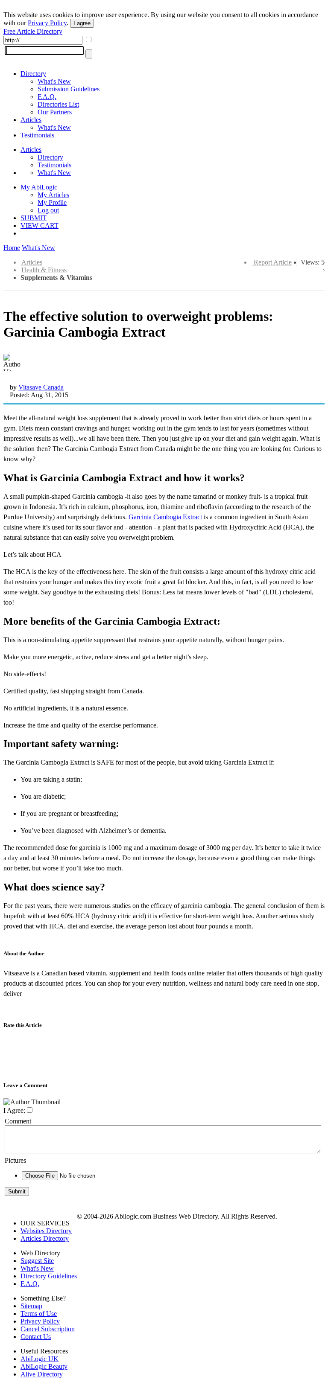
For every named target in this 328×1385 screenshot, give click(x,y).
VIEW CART (39, 225)
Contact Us (35, 1336)
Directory (33, 73)
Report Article (273, 262)
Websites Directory (46, 1230)
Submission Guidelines (69, 89)
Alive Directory (41, 1374)
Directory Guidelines (48, 1276)
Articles (30, 119)
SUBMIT (33, 217)
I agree (82, 23)
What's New (54, 81)
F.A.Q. (47, 96)
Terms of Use (38, 1313)
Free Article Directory (32, 31)
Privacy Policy (47, 22)
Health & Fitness (44, 270)
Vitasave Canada (41, 387)
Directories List (58, 104)
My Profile (52, 202)
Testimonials (37, 135)
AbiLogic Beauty (43, 1366)
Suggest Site (37, 1260)
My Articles (53, 194)
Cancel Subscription (47, 1329)
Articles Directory (44, 1238)
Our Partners (55, 112)
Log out (48, 210)
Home (11, 247)
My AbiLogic (38, 187)
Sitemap (31, 1305)
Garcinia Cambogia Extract (165, 517)
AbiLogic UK (39, 1358)
